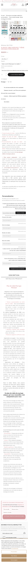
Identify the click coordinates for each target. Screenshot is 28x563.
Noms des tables (6, 240)
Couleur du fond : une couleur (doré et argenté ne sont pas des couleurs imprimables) (14, 249)
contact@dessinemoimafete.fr (11, 167)
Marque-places (15, 509)
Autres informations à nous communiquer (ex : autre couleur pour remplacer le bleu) (15, 259)
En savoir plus (15, 548)
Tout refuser (14, 555)
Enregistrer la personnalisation (17, 268)
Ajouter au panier (17, 74)
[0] (26, 5)
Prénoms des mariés (7, 217)
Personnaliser (14, 551)
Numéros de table (7, 512)
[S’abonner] (24, 533)
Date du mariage (6, 225)
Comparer (5, 79)
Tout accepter (14, 560)
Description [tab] (14, 275)
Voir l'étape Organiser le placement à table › (14, 516)
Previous (4, 20)
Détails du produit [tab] (14, 279)
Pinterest (11, 82)
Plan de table (6, 509)
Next (4, 37)
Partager (7, 82)
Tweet (9, 82)
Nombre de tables (6, 232)
